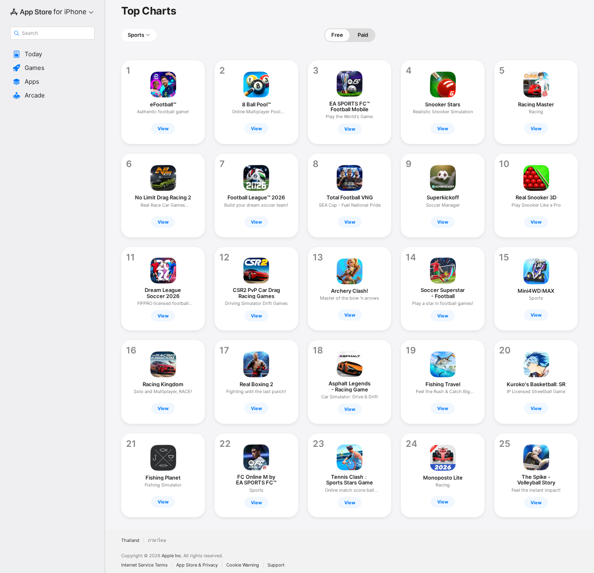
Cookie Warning (242, 565)
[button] (52, 54)
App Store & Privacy (197, 565)
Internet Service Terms (144, 565)
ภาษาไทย (157, 540)
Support (276, 565)
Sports (136, 35)
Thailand (130, 540)
